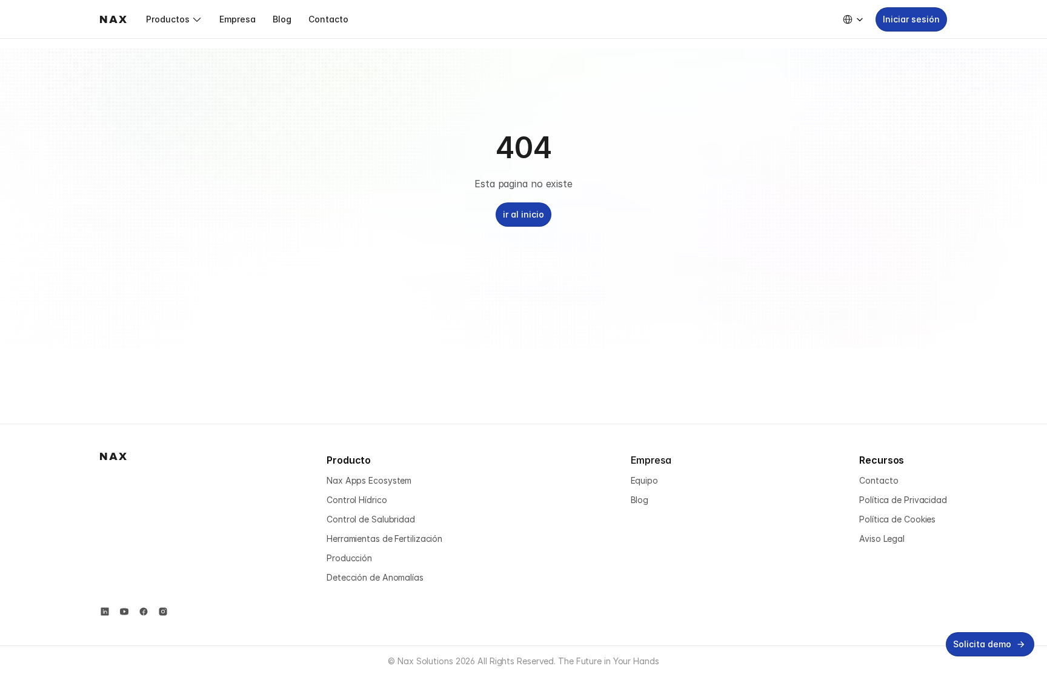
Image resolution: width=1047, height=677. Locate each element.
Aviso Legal (882, 538)
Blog (640, 500)
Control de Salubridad (371, 519)
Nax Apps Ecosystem (369, 480)
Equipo (644, 480)
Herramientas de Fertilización (384, 538)
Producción (349, 558)
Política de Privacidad (903, 500)
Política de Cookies (897, 519)
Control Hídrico (357, 500)
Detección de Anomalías (375, 577)
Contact (875, 480)
